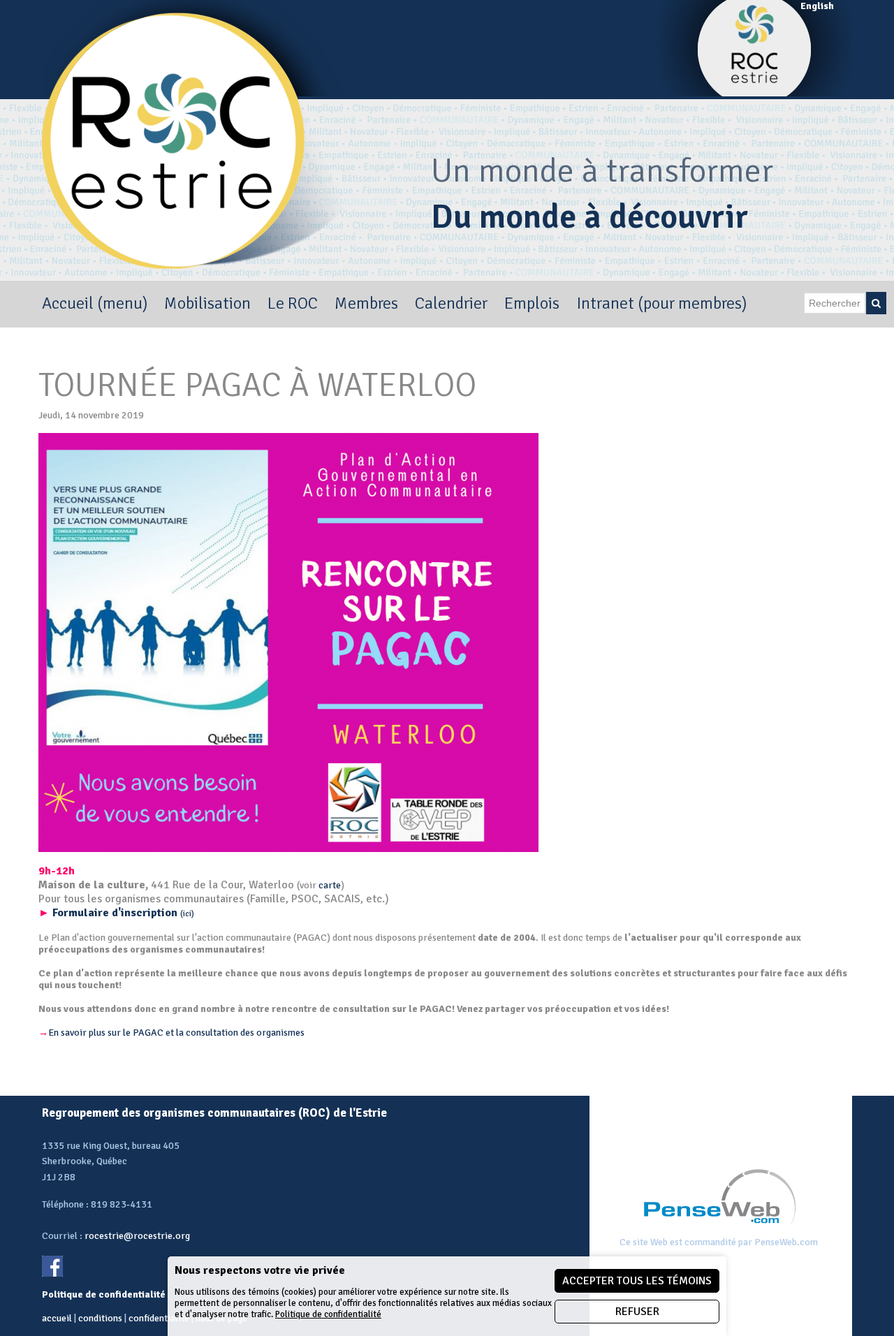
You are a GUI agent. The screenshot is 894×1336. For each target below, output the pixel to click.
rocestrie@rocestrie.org (137, 1236)
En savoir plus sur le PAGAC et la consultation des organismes (171, 1032)
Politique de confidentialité (328, 1314)
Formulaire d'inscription (116, 913)
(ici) (187, 914)
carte (329, 885)
